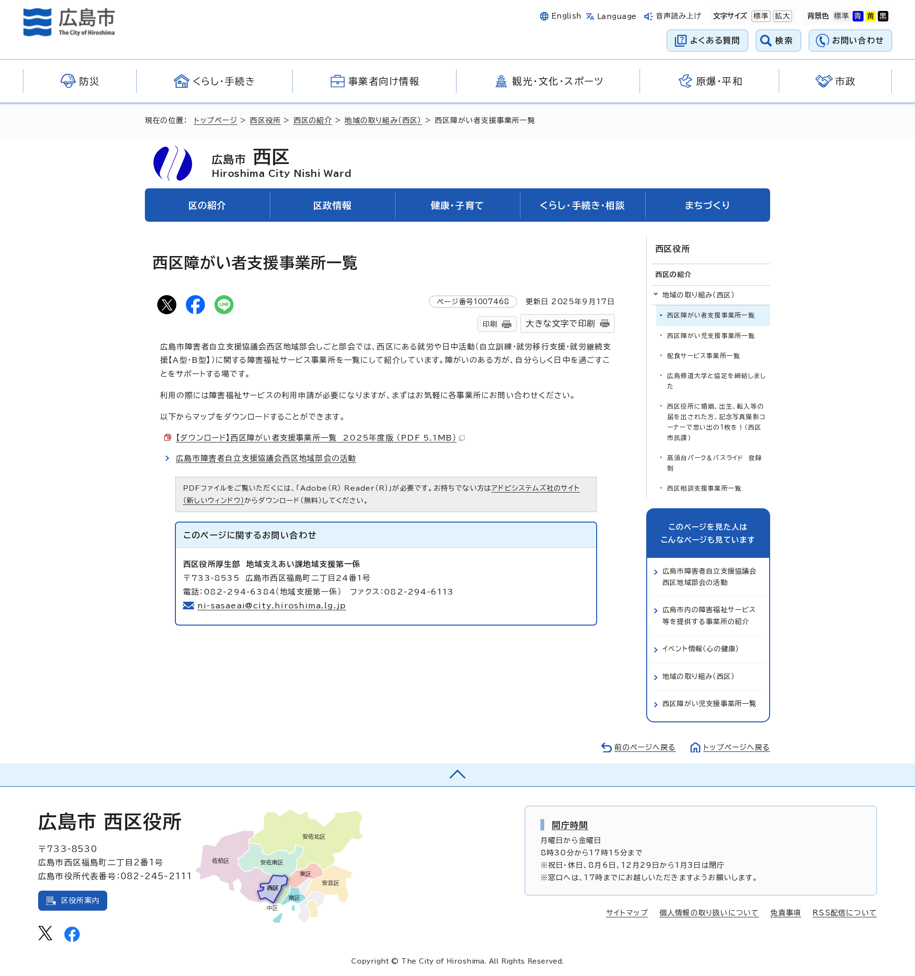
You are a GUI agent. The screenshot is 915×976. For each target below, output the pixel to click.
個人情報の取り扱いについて (709, 912)
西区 (281, 162)
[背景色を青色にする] (858, 16)
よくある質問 (715, 40)
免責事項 (785, 912)
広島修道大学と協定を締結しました (716, 381)
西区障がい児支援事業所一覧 (711, 336)
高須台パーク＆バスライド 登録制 (714, 463)
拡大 (781, 16)
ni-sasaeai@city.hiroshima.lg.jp (271, 605)
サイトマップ (627, 912)
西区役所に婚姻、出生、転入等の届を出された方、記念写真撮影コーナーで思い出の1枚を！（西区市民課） (716, 422)
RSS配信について (845, 912)
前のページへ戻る (645, 747)
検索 (784, 40)
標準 (760, 16)
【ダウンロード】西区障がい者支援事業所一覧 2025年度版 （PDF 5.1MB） (316, 438)
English (566, 16)
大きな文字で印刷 (560, 323)
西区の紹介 (313, 120)
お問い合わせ (858, 40)
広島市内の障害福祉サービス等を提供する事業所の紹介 (709, 615)
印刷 (490, 324)
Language (617, 16)
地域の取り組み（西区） (383, 120)
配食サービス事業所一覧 (703, 356)
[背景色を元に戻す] (842, 16)
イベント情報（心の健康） (700, 648)
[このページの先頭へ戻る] (457, 774)
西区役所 (265, 120)
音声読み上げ (679, 16)
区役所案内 (80, 900)
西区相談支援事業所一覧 (704, 488)
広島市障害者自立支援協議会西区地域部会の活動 (266, 458)
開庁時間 (570, 825)
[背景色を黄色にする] (870, 16)
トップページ (215, 120)
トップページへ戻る (736, 747)
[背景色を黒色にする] (883, 16)
